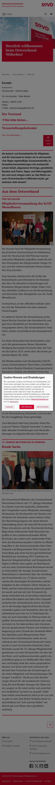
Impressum (14, 401)
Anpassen (9, 407)
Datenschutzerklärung (39, 399)
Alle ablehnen (26, 407)
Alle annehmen (42, 407)
